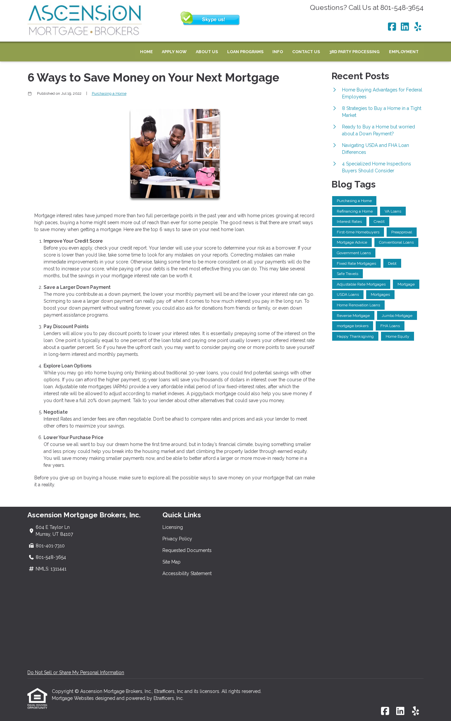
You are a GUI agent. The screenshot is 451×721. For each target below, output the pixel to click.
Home (146, 51)
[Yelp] (418, 27)
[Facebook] (392, 27)
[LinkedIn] (405, 27)
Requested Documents (187, 550)
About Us (207, 51)
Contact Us (306, 51)
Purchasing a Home (109, 93)
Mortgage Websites (73, 698)
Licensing (172, 527)
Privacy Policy (177, 538)
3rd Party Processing (354, 51)
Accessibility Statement (187, 573)
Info (277, 51)
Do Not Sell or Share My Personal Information (75, 672)
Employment (404, 51)
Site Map (171, 562)
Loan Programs (245, 51)
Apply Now (174, 51)
